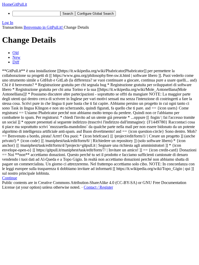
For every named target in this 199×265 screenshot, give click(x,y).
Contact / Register (98, 187)
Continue (9, 178)
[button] (99, 22)
